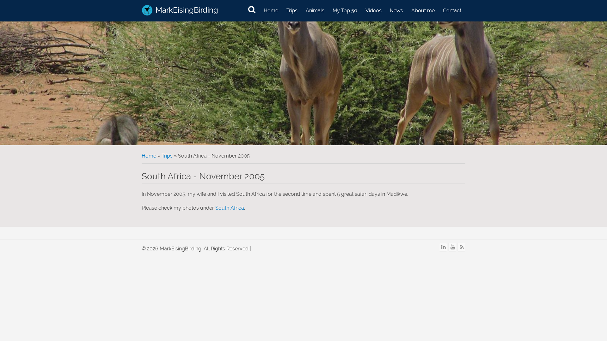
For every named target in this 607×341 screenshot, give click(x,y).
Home (271, 11)
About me (423, 11)
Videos (373, 11)
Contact (452, 11)
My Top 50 (345, 11)
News (396, 11)
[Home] (147, 10)
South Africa (229, 208)
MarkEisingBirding (187, 10)
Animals (315, 11)
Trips (291, 11)
